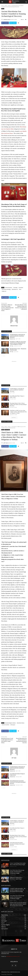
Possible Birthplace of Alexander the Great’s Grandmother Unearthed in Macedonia (17, 336)
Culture (5, 5)
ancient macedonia (8, 287)
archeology (15, 287)
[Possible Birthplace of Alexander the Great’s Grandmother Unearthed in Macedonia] (5, 336)
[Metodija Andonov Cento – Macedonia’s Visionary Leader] (5, 351)
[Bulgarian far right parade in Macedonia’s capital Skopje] (5, 879)
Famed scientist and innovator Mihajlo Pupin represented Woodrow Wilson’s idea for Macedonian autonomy (18, 904)
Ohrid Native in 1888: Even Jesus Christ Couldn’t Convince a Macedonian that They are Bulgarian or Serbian (7, 307)
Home (2, 5)
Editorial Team (7, 19)
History (9, 5)
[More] (18, 23)
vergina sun (4, 291)
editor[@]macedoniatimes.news (13, 956)
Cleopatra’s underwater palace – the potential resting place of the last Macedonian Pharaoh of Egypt (17, 890)
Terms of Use (9, 974)
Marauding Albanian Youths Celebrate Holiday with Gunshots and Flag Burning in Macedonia (18, 404)
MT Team (11, 351)
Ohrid (20, 289)
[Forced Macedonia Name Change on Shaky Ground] (5, 398)
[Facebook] (12, 965)
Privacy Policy (3, 974)
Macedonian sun (15, 289)
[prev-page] (2, 356)
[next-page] (4, 356)
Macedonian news (5, 953)
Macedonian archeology (6, 289)
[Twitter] (15, 965)
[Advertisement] (14, 370)
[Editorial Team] (2, 19)
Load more (14, 417)
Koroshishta (21, 287)
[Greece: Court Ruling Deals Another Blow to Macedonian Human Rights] (5, 865)
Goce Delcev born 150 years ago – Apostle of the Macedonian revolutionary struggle (17, 872)
